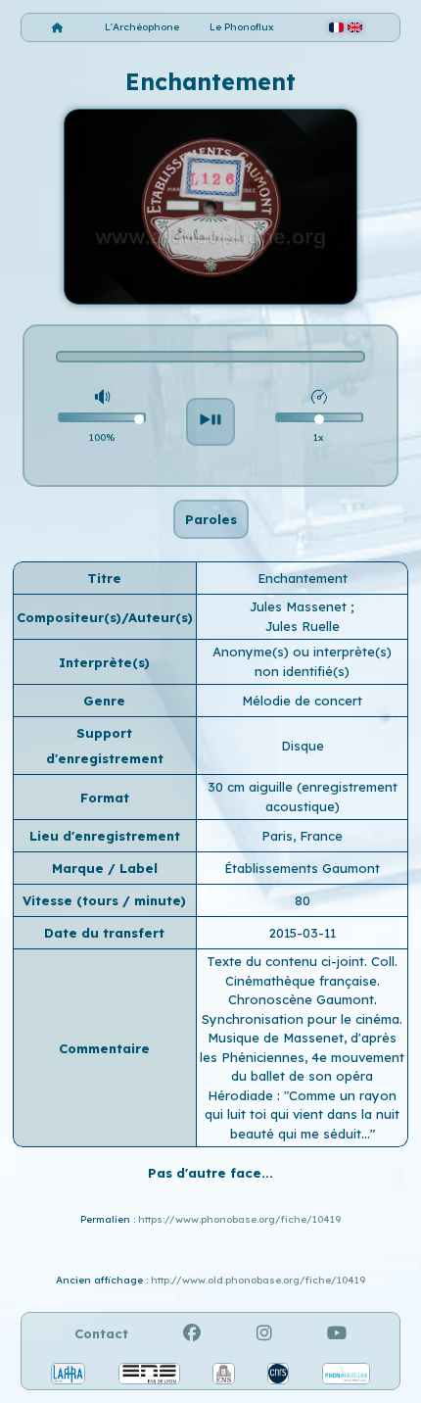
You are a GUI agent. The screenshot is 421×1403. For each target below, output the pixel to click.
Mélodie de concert (302, 700)
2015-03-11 (302, 933)
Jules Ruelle (302, 626)
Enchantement (302, 578)
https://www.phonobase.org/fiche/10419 (239, 1219)
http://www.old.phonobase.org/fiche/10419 (258, 1280)
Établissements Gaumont (302, 868)
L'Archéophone (142, 27)
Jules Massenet (300, 606)
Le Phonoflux (242, 27)
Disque (302, 745)
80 (302, 900)
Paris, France (302, 836)
